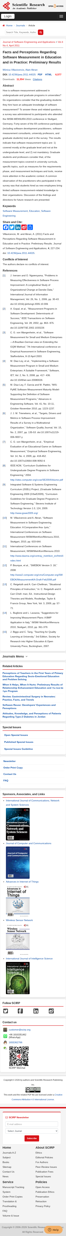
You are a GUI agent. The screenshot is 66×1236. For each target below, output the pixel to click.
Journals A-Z (9, 1152)
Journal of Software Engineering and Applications (29, 42)
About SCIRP (45, 1147)
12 (4, 565)
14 (4, 612)
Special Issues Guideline (18, 749)
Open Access (43, 1187)
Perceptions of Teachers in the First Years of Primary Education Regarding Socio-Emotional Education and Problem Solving (33, 676)
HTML (48, 74)
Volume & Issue (11, 1215)
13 (4, 584)
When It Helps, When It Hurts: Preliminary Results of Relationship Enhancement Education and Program (33, 687)
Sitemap (7, 1167)
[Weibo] (51, 1010)
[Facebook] (20, 1010)
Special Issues (43, 1176)
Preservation (42, 1196)
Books (6, 1162)
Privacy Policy (43, 1206)
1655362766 (15, 1042)
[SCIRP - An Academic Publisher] (24, 5)
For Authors (42, 1162)
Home (9, 25)
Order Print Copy (13, 767)
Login (8, 16)
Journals (20, 25)
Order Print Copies (13, 1196)
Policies (41, 1182)
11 (4, 546)
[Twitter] (5, 1010)
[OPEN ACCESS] (55, 5)
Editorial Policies (44, 1157)
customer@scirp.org (19, 1029)
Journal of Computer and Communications (28, 843)
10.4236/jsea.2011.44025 (22, 74)
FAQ (5, 780)
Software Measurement (15, 211)
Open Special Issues (16, 735)
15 (4, 631)
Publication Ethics (45, 1192)
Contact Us (9, 774)
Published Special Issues (18, 742)
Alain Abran (31, 69)
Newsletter (9, 761)
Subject (6, 1157)
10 (4, 517)
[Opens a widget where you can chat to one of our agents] (53, 1230)
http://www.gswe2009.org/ (24, 513)
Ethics (39, 1152)
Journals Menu (14, 656)
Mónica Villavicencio (13, 69)
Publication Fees (44, 1171)
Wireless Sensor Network (19, 920)
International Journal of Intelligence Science (29, 958)
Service (8, 1182)
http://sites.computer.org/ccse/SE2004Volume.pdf (36, 479)
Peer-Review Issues (46, 1167)
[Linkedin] (35, 1010)
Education (34, 211)
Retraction (41, 1201)
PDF (40, 74)
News (5, 1176)
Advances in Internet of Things (22, 881)
